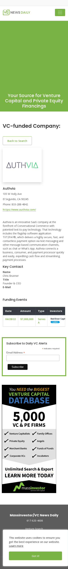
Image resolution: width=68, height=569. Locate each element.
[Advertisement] (34, 54)
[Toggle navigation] (60, 12)
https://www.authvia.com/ (19, 209)
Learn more (16, 546)
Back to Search (17, 141)
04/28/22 (10, 319)
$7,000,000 (26, 319)
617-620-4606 (35, 520)
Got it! (35, 556)
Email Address (15, 352)
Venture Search (34, 528)
